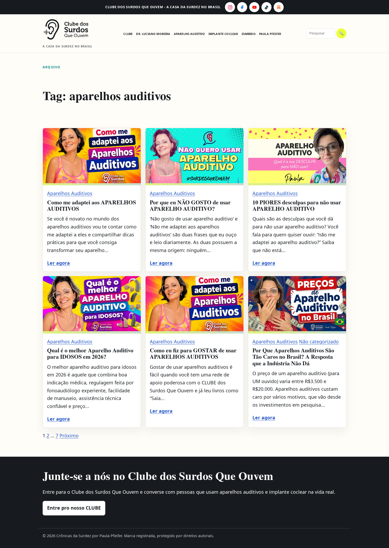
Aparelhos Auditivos (69, 193)
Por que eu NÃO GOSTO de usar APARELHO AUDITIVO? (190, 205)
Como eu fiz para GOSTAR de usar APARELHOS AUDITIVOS (193, 353)
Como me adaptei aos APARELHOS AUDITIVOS (91, 205)
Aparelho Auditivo (189, 34)
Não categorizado (319, 341)
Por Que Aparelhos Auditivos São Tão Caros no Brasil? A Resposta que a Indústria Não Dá (293, 356)
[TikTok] (266, 7)
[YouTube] (254, 7)
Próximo (69, 435)
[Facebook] (242, 7)
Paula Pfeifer (270, 34)
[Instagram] (230, 7)
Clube (128, 34)
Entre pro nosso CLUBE (74, 508)
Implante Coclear (223, 34)
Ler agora (58, 263)
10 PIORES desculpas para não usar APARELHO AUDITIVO (296, 205)
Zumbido (249, 34)
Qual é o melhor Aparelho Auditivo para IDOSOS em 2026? (90, 353)
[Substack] (279, 7)
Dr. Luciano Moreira (153, 34)
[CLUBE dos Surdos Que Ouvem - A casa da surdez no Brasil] (70, 29)
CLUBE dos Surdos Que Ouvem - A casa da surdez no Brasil (163, 7)
